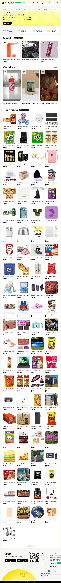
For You (5, 9)
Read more (6, 23)
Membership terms (45, 557)
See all (55, 67)
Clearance (26, 9)
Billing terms (43, 566)
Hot (39, 9)
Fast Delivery (46, 9)
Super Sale (18, 9)
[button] (12, 52)
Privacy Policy (44, 563)
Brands (33, 9)
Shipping (43, 559)
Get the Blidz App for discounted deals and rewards (30, 581)
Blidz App (42, 2)
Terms (42, 555)
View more (29, 545)
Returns (42, 561)
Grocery (12, 9)
